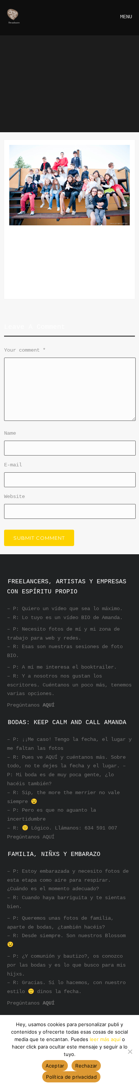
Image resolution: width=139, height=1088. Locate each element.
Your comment (25, 350)
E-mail (13, 465)
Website (14, 496)
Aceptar (55, 1066)
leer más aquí (105, 1039)
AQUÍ (48, 705)
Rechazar (86, 1066)
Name (10, 433)
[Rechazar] (129, 1051)
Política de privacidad (71, 1077)
